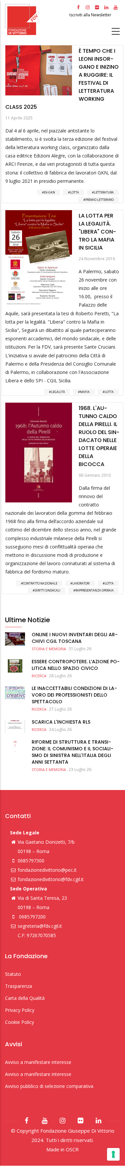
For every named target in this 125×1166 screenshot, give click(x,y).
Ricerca (39, 675)
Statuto (13, 974)
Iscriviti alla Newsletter (90, 15)
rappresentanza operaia (94, 590)
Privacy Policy (19, 1010)
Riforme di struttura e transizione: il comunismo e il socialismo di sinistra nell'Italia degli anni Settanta (72, 752)
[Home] (36, 19)
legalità (58, 392)
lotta (74, 192)
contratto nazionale (40, 583)
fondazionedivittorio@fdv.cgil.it (51, 879)
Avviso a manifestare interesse (38, 1062)
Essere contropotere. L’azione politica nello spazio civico (76, 665)
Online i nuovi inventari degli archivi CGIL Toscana (75, 638)
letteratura (104, 192)
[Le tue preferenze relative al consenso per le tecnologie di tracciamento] (113, 1154)
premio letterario (99, 200)
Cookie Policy (19, 1022)
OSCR (72, 1149)
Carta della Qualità (25, 998)
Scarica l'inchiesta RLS (61, 722)
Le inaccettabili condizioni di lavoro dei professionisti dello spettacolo (74, 695)
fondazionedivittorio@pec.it (47, 870)
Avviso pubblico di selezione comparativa (49, 1086)
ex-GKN (49, 192)
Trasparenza (18, 986)
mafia (85, 392)
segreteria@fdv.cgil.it (40, 926)
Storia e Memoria (49, 648)
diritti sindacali (47, 590)
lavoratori (81, 583)
